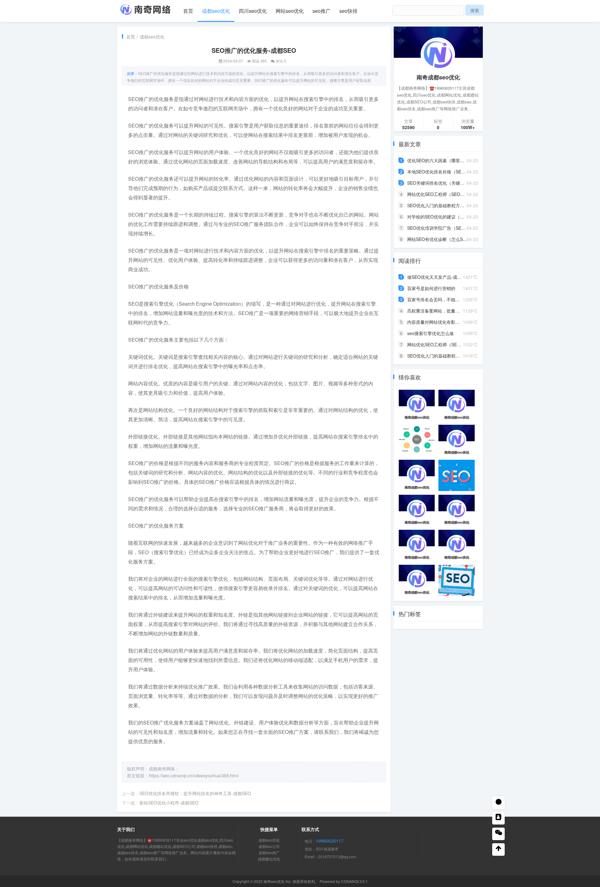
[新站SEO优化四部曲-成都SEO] (417, 580)
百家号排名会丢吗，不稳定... (435, 299)
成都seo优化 (216, 10)
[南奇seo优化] (145, 8)
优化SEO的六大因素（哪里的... (437, 160)
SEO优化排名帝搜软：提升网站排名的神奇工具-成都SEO (195, 793)
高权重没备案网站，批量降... (435, 311)
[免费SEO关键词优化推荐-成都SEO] (417, 545)
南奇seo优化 (274, 881)
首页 (188, 10)
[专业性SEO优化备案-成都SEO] (417, 405)
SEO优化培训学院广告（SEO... (437, 228)
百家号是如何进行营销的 (431, 288)
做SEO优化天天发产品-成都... (436, 277)
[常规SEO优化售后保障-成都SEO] (456, 405)
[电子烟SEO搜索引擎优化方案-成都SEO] (456, 510)
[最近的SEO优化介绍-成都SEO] (417, 510)
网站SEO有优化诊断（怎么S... (437, 239)
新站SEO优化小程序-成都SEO (168, 802)
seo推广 (321, 10)
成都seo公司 (269, 846)
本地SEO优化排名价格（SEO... (437, 171)
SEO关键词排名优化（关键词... (437, 183)
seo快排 (348, 10)
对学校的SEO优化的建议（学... (437, 216)
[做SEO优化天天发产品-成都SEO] (417, 475)
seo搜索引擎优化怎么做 (430, 333)
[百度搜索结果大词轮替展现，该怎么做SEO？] (456, 580)
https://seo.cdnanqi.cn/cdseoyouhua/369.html (193, 775)
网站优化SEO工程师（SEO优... (437, 194)
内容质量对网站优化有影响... (435, 322)
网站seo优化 (290, 10)
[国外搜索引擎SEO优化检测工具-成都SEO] (456, 440)
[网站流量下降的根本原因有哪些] (456, 475)
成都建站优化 (269, 858)
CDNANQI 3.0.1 (354, 881)
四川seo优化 (253, 10)
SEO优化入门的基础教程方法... (437, 205)
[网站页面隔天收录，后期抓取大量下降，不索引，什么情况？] (417, 440)
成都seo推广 (269, 852)
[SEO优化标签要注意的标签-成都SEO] (456, 545)
